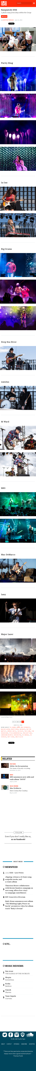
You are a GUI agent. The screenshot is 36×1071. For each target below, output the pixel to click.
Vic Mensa (25, 735)
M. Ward (13, 727)
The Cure (27, 731)
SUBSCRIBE (24, 1044)
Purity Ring (15, 729)
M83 (18, 727)
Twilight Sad (27, 733)
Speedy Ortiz (11, 731)
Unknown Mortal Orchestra (11, 735)
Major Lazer (5, 729)
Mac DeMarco (25, 727)
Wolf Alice (19, 737)
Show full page (18, 725)
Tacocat (20, 731)
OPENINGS (16, 1044)
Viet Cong (10, 737)
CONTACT (9, 1044)
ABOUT (3, 1044)
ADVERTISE (32, 1044)
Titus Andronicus (15, 733)
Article (4, 16)
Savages (22, 729)
